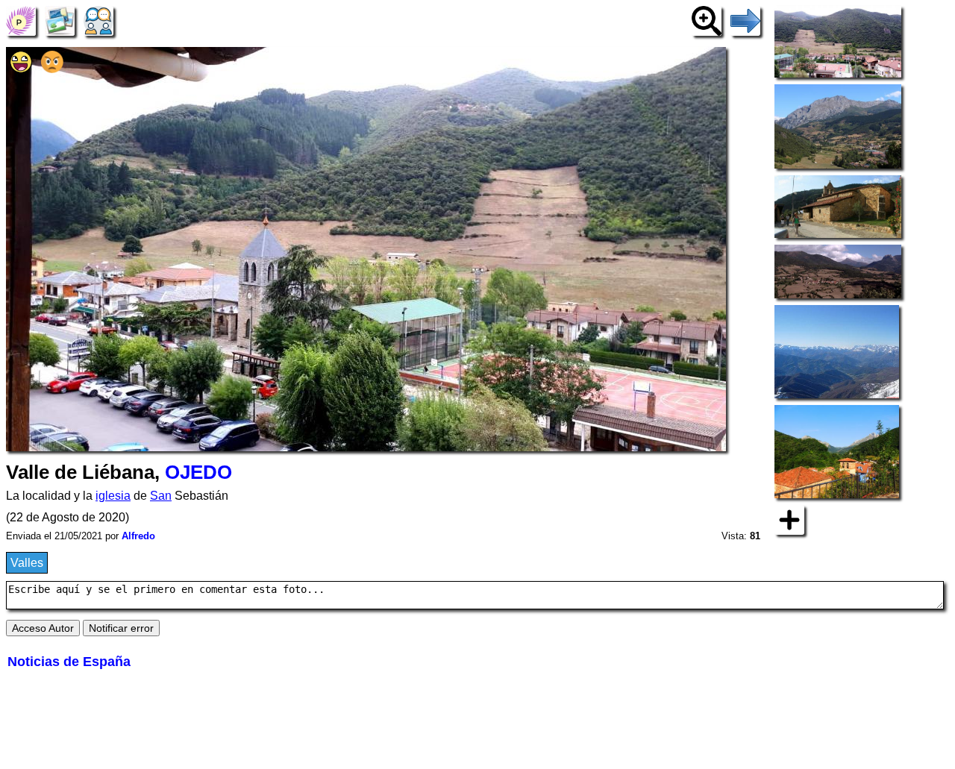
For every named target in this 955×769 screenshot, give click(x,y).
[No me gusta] (52, 69)
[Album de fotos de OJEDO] (60, 19)
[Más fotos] (789, 519)
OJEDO (198, 472)
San (161, 495)
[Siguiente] (745, 19)
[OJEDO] (21, 19)
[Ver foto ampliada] (706, 19)
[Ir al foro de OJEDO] (98, 19)
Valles (26, 562)
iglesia (113, 495)
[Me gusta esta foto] (21, 69)
